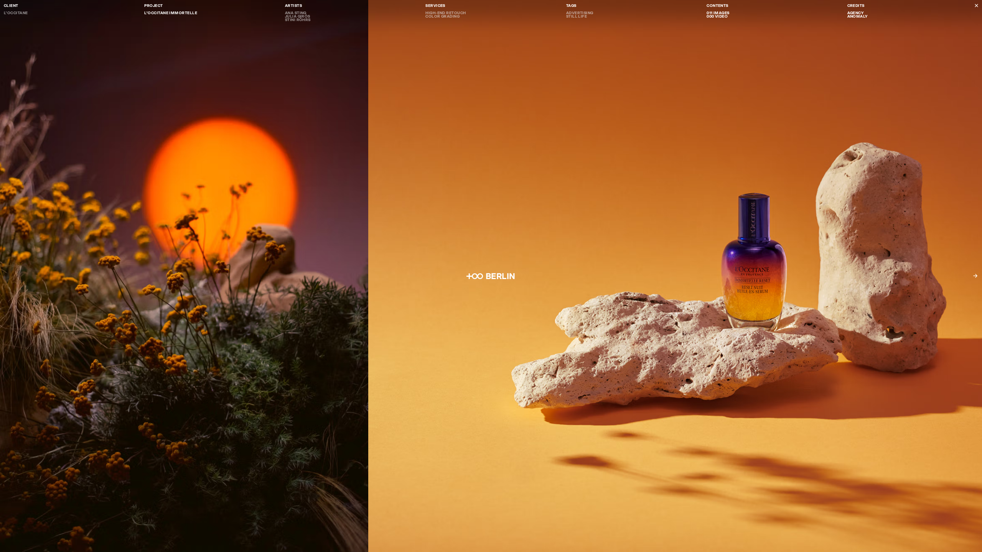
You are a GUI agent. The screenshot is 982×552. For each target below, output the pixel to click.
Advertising (579, 13)
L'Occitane (16, 13)
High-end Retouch (445, 13)
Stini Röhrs (298, 19)
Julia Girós (297, 16)
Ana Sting (295, 13)
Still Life (576, 16)
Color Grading (442, 16)
